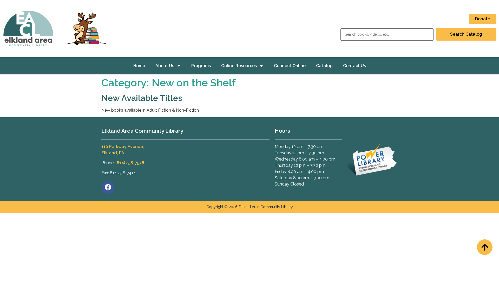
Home (139, 65)
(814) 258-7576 (129, 162)
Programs (201, 65)
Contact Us (354, 65)
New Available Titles (141, 98)
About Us (164, 65)
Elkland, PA (112, 152)
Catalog (324, 65)
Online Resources (239, 65)
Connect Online (290, 65)
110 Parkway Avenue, (122, 146)
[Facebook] (107, 187)
